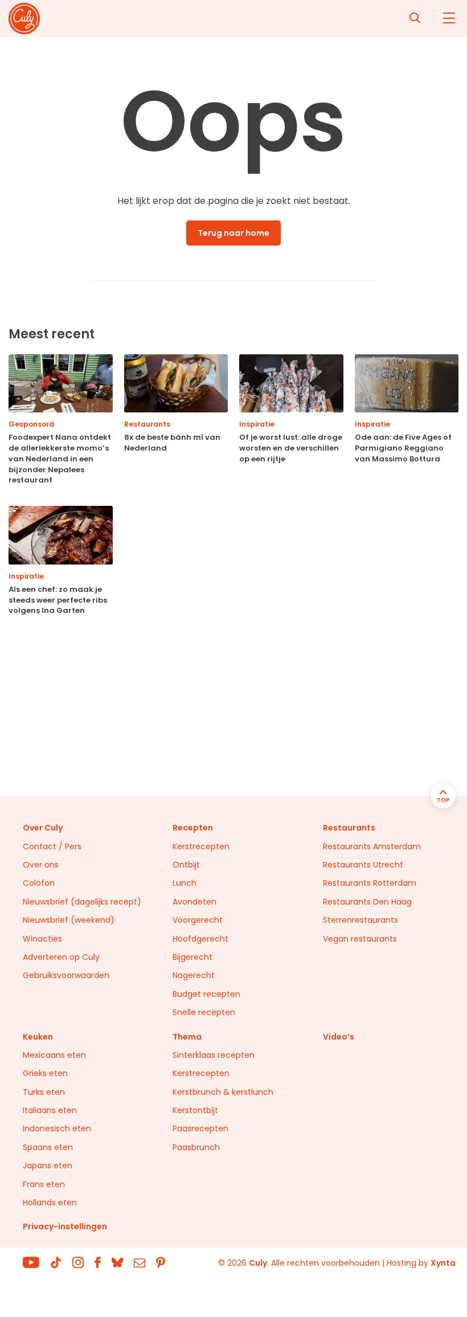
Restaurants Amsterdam (372, 846)
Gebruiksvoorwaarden (66, 975)
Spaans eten (48, 1147)
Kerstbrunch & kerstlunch (223, 1092)
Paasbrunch (196, 1147)
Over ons (41, 864)
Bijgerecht (192, 957)
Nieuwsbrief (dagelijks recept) (82, 901)
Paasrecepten (200, 1128)
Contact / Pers (52, 846)
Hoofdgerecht (200, 938)
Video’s (338, 1036)
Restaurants (349, 827)
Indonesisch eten (57, 1128)
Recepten (193, 827)
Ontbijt (186, 864)
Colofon (39, 883)
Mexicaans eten (54, 1055)
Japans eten (47, 1165)
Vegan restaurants (360, 938)
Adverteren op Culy (61, 957)
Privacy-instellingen (65, 1226)
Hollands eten (50, 1202)
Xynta (443, 1263)
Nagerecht (194, 975)
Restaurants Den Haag (367, 901)
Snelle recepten (204, 1012)
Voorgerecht (198, 920)
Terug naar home (233, 233)
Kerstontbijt (195, 1110)
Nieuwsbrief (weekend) (68, 920)
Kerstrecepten (201, 846)
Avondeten (194, 901)
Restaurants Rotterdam (369, 883)
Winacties (42, 938)
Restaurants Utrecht (363, 864)
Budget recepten (206, 994)
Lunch (184, 883)
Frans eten (44, 1184)
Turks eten (44, 1092)
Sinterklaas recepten (214, 1055)
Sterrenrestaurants (360, 920)
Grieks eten (45, 1073)
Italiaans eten (50, 1110)
